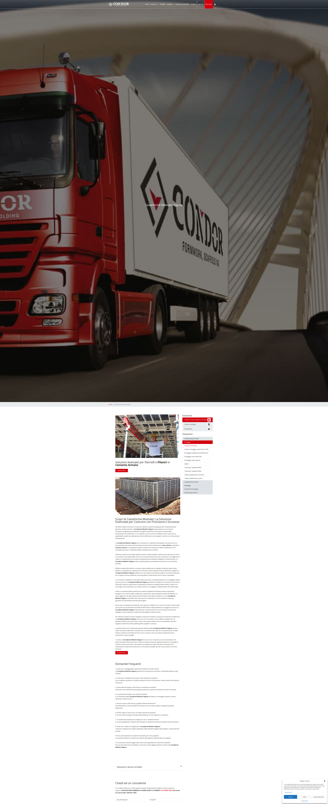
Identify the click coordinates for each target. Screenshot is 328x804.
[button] (324, 781)
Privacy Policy (304, 801)
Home (147, 4)
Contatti (193, 4)
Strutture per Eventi (190, 493)
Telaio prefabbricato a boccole (194, 475)
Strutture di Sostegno (191, 489)
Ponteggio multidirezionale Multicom (196, 453)
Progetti (162, 4)
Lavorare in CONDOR (182, 4)
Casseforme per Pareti (191, 439)
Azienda (169, 4)
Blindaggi (187, 485)
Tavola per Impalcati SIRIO (192, 467)
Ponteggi (187, 442)
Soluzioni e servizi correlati (129, 767)
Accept (291, 797)
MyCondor (208, 4)
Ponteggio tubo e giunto (192, 460)
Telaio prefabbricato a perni (193, 478)
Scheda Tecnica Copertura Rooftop (195, 420)
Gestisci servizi (288, 792)
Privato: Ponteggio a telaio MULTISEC (196, 449)
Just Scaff (201, 4)
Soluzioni (154, 4)
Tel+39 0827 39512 (166, 790)
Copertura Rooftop (190, 446)
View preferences (319, 797)
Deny (304, 797)
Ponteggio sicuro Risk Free (193, 457)
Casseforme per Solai (191, 482)
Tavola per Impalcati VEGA (192, 471)
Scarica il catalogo (190, 424)
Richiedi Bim (188, 429)
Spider (186, 464)
